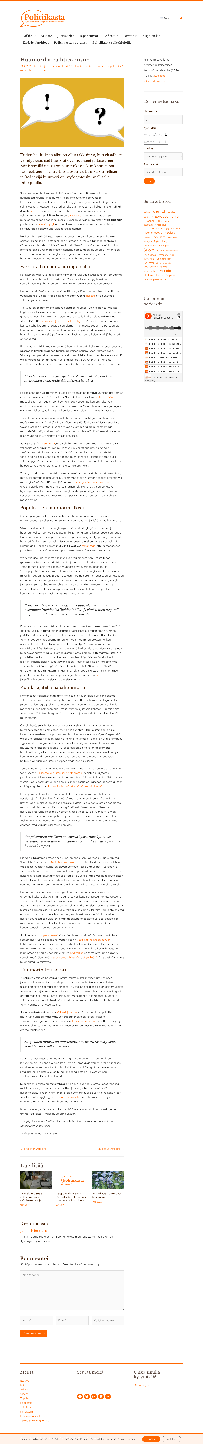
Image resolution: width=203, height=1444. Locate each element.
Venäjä (165, 271)
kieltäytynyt (46, 224)
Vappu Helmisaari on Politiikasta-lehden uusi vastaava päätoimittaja (71, 1197)
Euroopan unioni (168, 216)
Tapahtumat (88, 36)
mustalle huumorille (67, 1097)
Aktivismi (147, 212)
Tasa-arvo (150, 254)
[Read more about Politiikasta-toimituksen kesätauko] (108, 1180)
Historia (167, 221)
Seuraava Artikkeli (111, 1148)
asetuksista (129, 1439)
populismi (113, 66)
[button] (181, 18)
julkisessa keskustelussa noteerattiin (60, 773)
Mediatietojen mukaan (64, 862)
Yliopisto (170, 275)
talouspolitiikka (172, 251)
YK (162, 276)
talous (160, 250)
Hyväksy (151, 1439)
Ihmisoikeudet (161, 224)
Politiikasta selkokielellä (111, 42)
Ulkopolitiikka (151, 266)
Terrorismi (162, 254)
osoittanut (48, 443)
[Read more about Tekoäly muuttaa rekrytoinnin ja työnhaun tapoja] (36, 1180)
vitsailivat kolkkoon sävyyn (94, 939)
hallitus (89, 66)
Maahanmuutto (153, 232)
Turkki (172, 255)
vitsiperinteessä (48, 935)
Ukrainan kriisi (165, 263)
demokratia (164, 211)
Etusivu (24, 1380)
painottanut (75, 215)
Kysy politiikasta (172, 228)
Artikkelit (76, 66)
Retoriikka (160, 241)
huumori (100, 66)
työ (157, 263)
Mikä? (27, 36)
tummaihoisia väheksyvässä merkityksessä (75, 786)
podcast (147, 237)
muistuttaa (88, 545)
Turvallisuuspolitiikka (157, 259)
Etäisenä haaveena (84, 1021)
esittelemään (104, 397)
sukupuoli (165, 245)
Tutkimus (149, 262)
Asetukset (171, 1439)
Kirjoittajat (151, 36)
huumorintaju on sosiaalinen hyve (61, 321)
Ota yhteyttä (142, 1385)
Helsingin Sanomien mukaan (92, 482)
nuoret (177, 233)
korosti (34, 211)
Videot (24, 1393)
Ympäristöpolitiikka (153, 279)
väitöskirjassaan (66, 1012)
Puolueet (172, 237)
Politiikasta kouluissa (70, 42)
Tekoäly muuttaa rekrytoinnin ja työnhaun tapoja (31, 1197)
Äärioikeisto (168, 279)
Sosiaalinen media (152, 245)
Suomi (150, 250)
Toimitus (130, 36)
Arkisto (46, 36)
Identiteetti (148, 225)
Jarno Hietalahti (57, 66)
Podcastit (110, 36)
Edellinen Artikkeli (33, 1148)
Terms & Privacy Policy (34, 1420)
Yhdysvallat (152, 275)
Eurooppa (149, 220)
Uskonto (163, 267)
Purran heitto (103, 675)
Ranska (148, 241)
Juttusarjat (65, 36)
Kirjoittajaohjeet (36, 42)
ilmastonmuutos (153, 228)
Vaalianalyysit (151, 270)
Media (168, 232)
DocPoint (148, 216)
